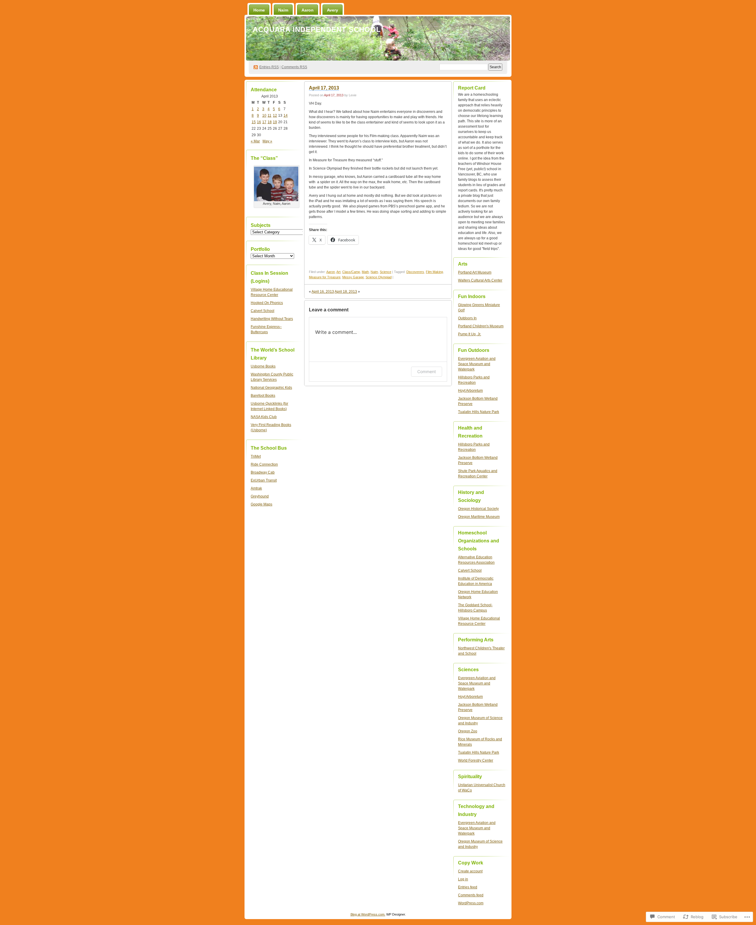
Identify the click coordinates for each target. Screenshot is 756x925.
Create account (470, 871)
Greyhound (260, 496)
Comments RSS (294, 67)
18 (270, 122)
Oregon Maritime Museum (479, 517)
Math (365, 272)
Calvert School (262, 311)
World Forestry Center (475, 760)
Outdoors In (467, 318)
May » (267, 141)
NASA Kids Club (264, 417)
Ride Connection (264, 464)
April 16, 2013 (323, 292)
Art (338, 272)
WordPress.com (470, 903)
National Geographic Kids (271, 388)
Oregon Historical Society (478, 509)
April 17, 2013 (324, 87)
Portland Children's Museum (481, 326)
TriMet (256, 456)
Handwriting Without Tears (272, 319)
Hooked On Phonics (267, 303)
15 (254, 122)
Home (259, 10)
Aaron (308, 10)
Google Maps (261, 504)
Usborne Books (263, 366)
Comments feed (470, 895)
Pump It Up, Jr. (469, 334)
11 (269, 115)
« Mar (255, 141)
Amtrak (256, 488)
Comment (426, 371)
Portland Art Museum (474, 272)
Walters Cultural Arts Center (480, 280)
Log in (463, 879)
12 (275, 115)
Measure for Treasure (324, 277)
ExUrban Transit (264, 480)
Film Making (434, 272)
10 (264, 115)
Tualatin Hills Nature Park (478, 412)
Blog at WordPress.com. (368, 914)
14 (286, 115)
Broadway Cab (263, 472)
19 (275, 122)
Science (385, 272)
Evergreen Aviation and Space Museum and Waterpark (477, 364)
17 (264, 122)
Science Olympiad (379, 277)
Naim (283, 10)
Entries (269, 67)
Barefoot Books (263, 396)
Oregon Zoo (467, 731)
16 (259, 122)
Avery (332, 10)
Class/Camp (351, 272)
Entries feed (467, 887)
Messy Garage (353, 277)
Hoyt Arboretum (470, 390)
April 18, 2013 (346, 292)
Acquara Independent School (317, 29)
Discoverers (415, 272)
